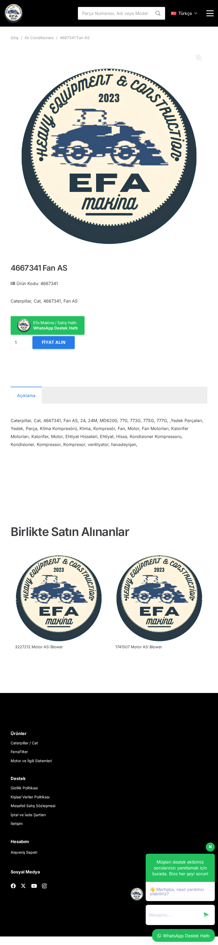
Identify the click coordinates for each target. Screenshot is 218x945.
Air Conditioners (39, 37)
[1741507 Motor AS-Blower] (159, 594)
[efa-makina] (13, 13)
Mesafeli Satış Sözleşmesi (33, 805)
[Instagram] (44, 886)
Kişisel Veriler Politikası (30, 797)
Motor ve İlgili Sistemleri (31, 760)
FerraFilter (19, 751)
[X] (23, 885)
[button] (184, 13)
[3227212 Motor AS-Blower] (59, 594)
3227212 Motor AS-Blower (39, 647)
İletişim (17, 823)
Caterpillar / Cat (24, 743)
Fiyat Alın (53, 342)
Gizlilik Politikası (24, 788)
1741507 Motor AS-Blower (138, 647)
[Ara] (158, 13)
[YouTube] (34, 885)
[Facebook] (13, 885)
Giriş (15, 37)
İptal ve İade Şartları (28, 814)
